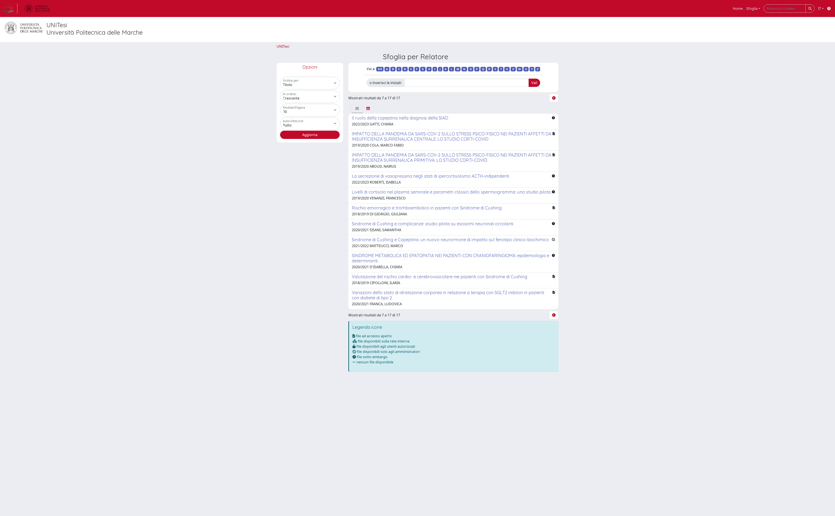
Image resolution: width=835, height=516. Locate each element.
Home (738, 8)
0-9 (380, 69)
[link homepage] (10, 8)
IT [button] (819, 8)
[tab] (357, 108)
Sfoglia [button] (752, 8)
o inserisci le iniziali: (385, 82)
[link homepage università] (37, 8)
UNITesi (283, 46)
